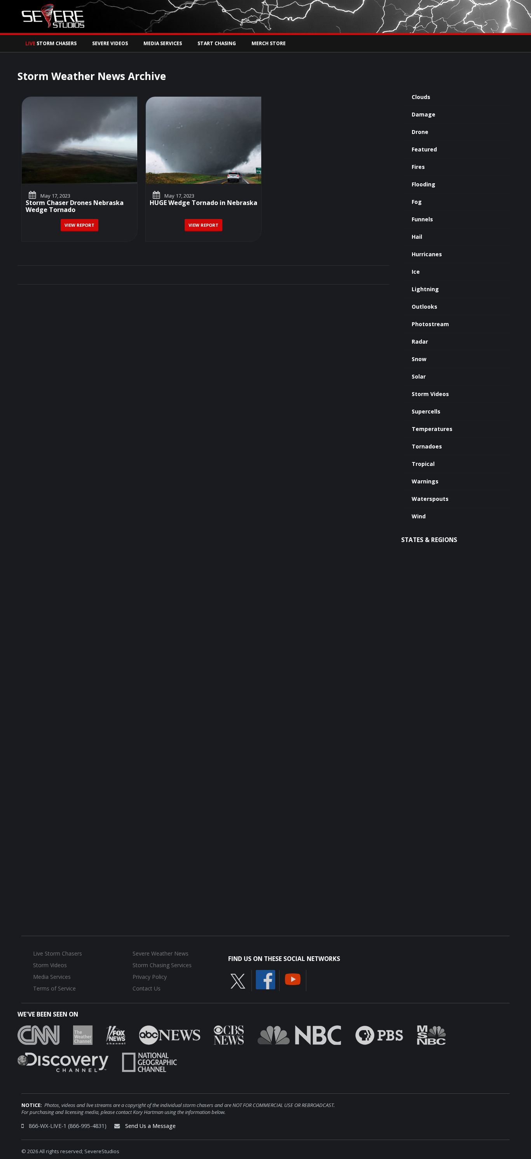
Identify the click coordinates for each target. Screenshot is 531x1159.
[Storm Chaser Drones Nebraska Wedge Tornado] (79, 140)
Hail (417, 236)
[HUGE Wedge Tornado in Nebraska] (203, 140)
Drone (420, 132)
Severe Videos (110, 43)
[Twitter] (238, 980)
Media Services (162, 43)
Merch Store (269, 43)
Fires (418, 166)
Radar (420, 341)
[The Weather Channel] (83, 1034)
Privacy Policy (150, 976)
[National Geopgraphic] (149, 1061)
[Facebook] (265, 978)
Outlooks (424, 306)
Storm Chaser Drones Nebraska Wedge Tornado (75, 207)
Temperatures (432, 429)
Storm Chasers (51, 43)
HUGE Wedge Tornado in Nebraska (203, 203)
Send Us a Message (150, 1125)
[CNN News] (38, 1034)
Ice (416, 271)
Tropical (423, 463)
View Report (79, 225)
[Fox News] (116, 1034)
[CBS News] (229, 1034)
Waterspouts (430, 498)
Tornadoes (427, 446)
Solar (419, 376)
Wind (419, 516)
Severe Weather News (161, 953)
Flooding (423, 184)
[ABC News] (169, 1034)
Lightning (425, 289)
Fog (417, 201)
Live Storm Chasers (57, 953)
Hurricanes (427, 254)
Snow (419, 359)
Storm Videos (430, 394)
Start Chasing (216, 43)
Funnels (422, 219)
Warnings (425, 481)
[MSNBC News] (431, 1034)
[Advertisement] (451, 675)
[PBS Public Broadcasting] (379, 1034)
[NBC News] (299, 1034)
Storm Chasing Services (162, 965)
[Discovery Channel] (62, 1061)
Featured (424, 149)
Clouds (421, 97)
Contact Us (147, 988)
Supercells (426, 411)
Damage (423, 114)
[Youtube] (292, 978)
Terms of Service (54, 988)
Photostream (430, 324)
